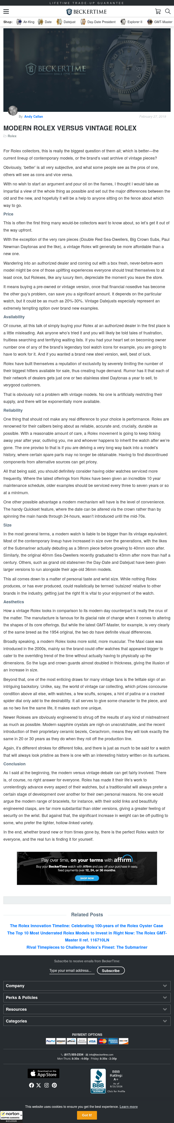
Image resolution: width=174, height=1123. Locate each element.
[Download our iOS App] (43, 1073)
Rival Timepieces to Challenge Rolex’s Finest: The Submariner (87, 947)
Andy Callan (33, 116)
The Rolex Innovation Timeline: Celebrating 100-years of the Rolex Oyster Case (87, 926)
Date (48, 21)
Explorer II (135, 21)
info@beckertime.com (101, 1054)
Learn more (129, 1106)
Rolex (12, 136)
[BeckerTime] (86, 11)
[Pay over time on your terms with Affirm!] (87, 868)
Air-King (28, 21)
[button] (11, 1117)
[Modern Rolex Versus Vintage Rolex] (87, 70)
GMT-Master (163, 21)
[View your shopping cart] (158, 11)
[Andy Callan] (13, 116)
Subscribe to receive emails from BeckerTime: (87, 961)
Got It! (87, 1115)
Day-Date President (101, 21)
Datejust (69, 21)
